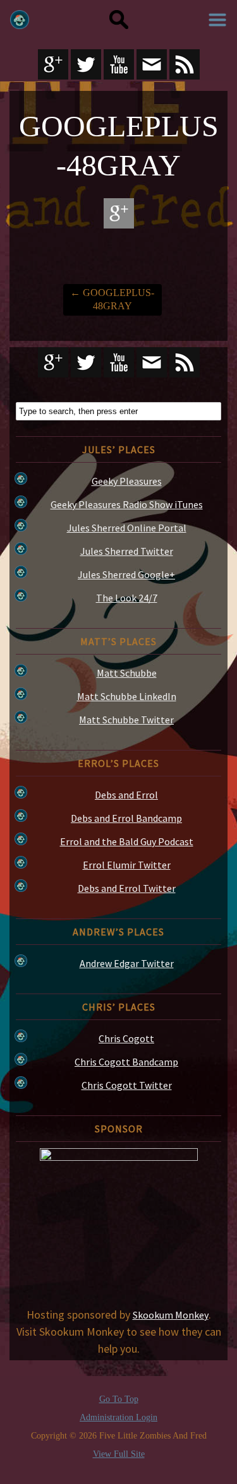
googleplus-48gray (112, 299)
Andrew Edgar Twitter (127, 963)
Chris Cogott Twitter (127, 1085)
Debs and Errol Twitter (127, 888)
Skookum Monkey (171, 1315)
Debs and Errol (126, 794)
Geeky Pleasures (127, 481)
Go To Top (118, 1399)
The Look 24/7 (126, 597)
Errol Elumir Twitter (127, 864)
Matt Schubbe (127, 673)
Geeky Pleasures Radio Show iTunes (127, 504)
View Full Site (119, 1454)
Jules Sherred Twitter (126, 551)
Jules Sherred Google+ (126, 574)
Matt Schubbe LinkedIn (126, 696)
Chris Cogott (126, 1038)
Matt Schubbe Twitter (126, 719)
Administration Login (118, 1417)
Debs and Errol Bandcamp (126, 818)
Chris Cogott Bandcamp (126, 1061)
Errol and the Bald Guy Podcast (126, 841)
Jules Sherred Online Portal (126, 527)
